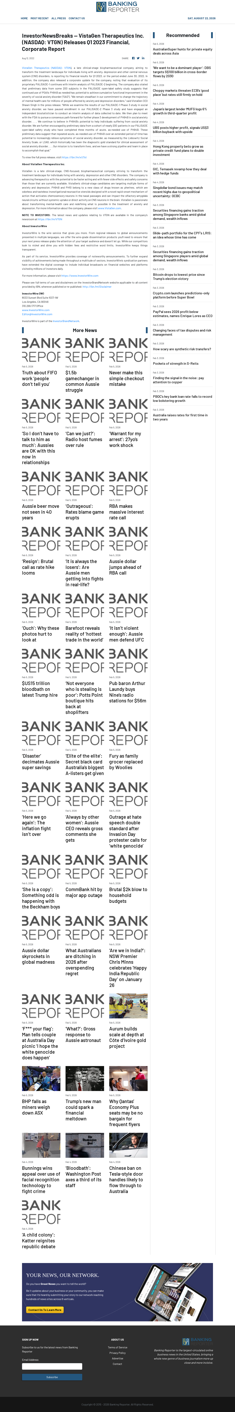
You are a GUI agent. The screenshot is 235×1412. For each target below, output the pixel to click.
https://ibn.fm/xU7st (74, 157)
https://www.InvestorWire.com (79, 275)
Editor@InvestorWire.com (37, 314)
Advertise (117, 1358)
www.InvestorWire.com (36, 310)
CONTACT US (77, 18)
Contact (117, 1363)
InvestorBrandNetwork (66, 321)
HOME (24, 18)
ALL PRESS (58, 18)
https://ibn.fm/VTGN (50, 219)
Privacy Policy (117, 1352)
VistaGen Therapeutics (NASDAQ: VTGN (46, 67)
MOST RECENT (40, 18)
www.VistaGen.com (109, 208)
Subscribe (52, 1377)
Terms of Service (117, 1347)
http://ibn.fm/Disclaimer (97, 286)
